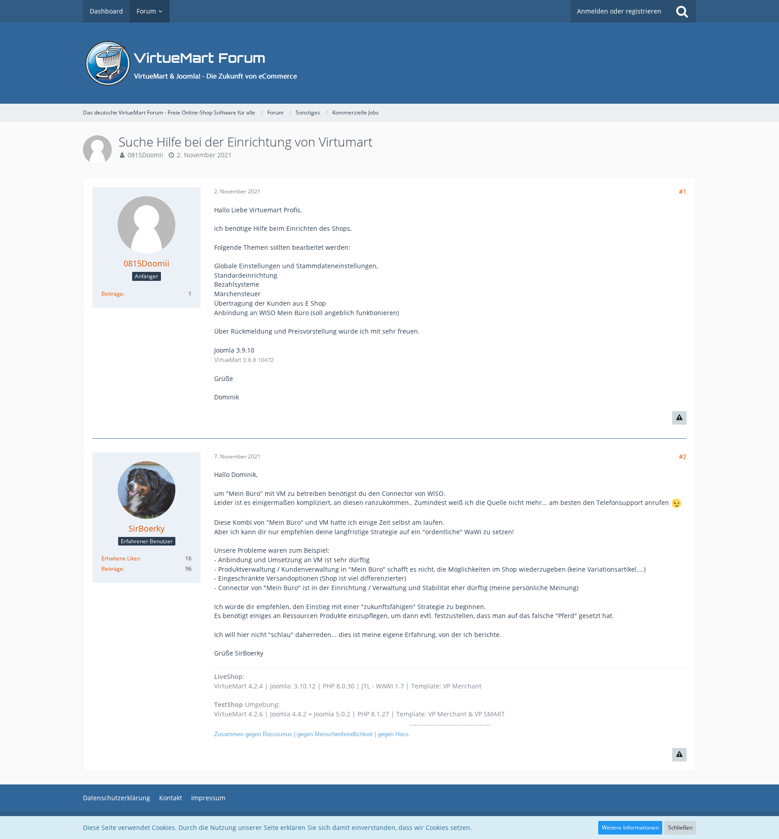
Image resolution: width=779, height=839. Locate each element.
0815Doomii (145, 155)
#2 (683, 456)
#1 (683, 191)
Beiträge (112, 294)
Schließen (680, 827)
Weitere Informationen (630, 827)
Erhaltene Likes (120, 558)
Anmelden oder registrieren (619, 11)
